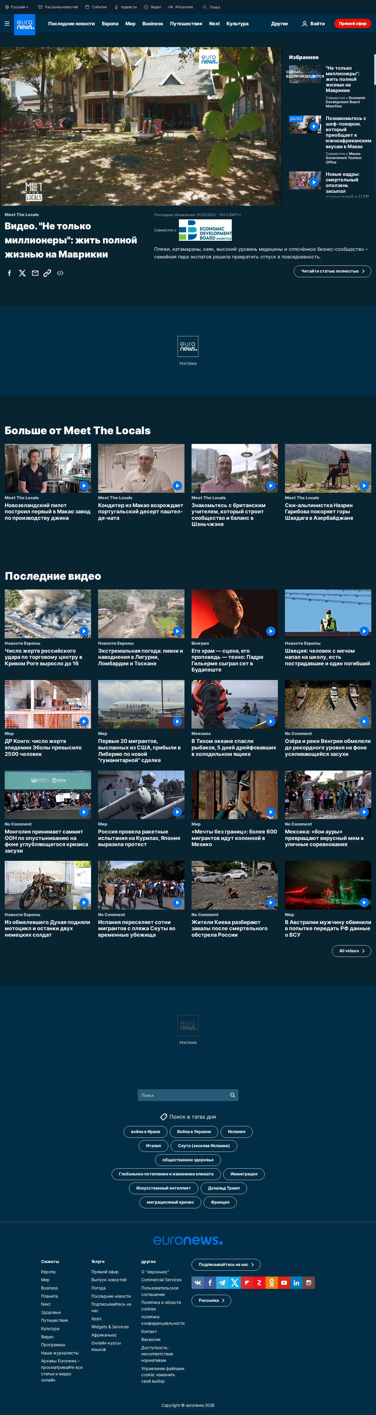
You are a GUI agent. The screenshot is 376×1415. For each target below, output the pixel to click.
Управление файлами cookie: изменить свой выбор (162, 1374)
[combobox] (234, 7)
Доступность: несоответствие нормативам (157, 1353)
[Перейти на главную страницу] (24, 24)
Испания (236, 1131)
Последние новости (71, 23)
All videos (349, 950)
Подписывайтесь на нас (223, 1264)
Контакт (149, 1331)
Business (152, 23)
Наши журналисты (60, 1352)
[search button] (204, 7)
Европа (110, 23)
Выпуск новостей (108, 1279)
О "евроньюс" (155, 1271)
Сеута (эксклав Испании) (204, 1145)
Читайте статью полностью (330, 270)
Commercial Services (161, 1279)
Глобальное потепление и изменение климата (166, 1173)
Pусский (18, 7)
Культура (237, 23)
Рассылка (209, 1300)
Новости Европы (22, 643)
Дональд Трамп (224, 1187)
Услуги (98, 1261)
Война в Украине (194, 1131)
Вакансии (150, 1339)
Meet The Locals (22, 497)
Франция (220, 1202)
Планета (49, 1295)
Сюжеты (50, 1261)
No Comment (298, 733)
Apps (96, 1318)
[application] (141, 126)
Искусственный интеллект (163, 1187)
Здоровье (51, 1311)
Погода (98, 1287)
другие (148, 1261)
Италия (153, 1145)
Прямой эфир (353, 23)
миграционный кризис (170, 1202)
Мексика (201, 733)
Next (214, 23)
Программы (53, 1344)
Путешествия (186, 23)
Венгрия (200, 643)
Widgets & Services (110, 1326)
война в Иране (145, 1131)
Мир (130, 23)
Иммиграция (244, 1173)
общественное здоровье (188, 1159)
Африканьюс (104, 1334)
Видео (47, 1336)
